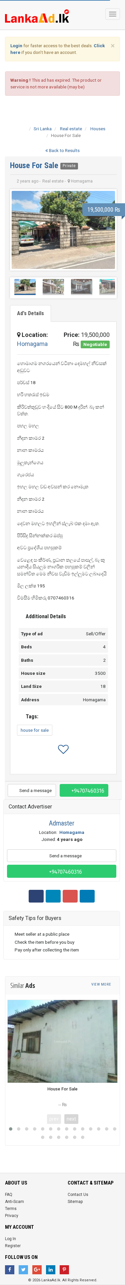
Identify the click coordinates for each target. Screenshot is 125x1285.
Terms (11, 1208)
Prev (20, 230)
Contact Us (78, 1194)
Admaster (61, 823)
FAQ (8, 1194)
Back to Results (64, 150)
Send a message (35, 790)
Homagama (32, 343)
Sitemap (75, 1201)
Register (13, 1245)
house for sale (35, 730)
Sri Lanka (43, 128)
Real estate (71, 128)
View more (101, 984)
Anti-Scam (14, 1201)
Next (106, 230)
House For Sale (35, 165)
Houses (97, 128)
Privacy (11, 1215)
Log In (10, 1238)
